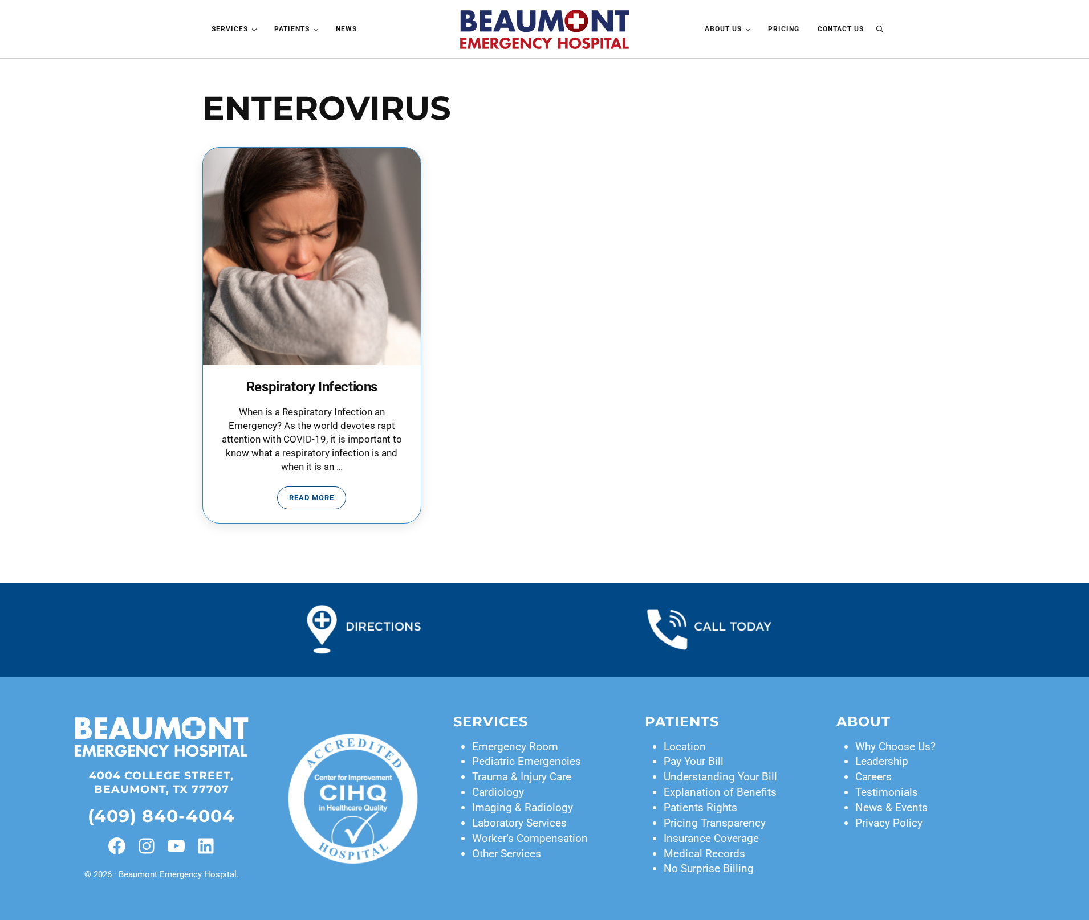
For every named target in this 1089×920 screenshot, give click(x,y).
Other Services (506, 853)
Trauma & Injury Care (521, 776)
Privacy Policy (889, 822)
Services (490, 721)
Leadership (881, 761)
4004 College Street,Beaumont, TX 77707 (161, 782)
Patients (682, 721)
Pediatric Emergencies (526, 761)
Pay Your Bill (694, 761)
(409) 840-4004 (161, 815)
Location (685, 746)
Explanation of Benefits (720, 792)
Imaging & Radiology (522, 807)
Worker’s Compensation (530, 838)
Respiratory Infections (311, 387)
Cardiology (498, 792)
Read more (317, 499)
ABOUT (863, 721)
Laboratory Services (519, 822)
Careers (873, 776)
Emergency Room (515, 746)
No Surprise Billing (709, 868)
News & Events (891, 807)
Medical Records (704, 853)
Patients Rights (700, 807)
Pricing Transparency (715, 822)
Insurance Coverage (711, 838)
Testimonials (886, 792)
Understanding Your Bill (720, 776)
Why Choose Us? (895, 746)
